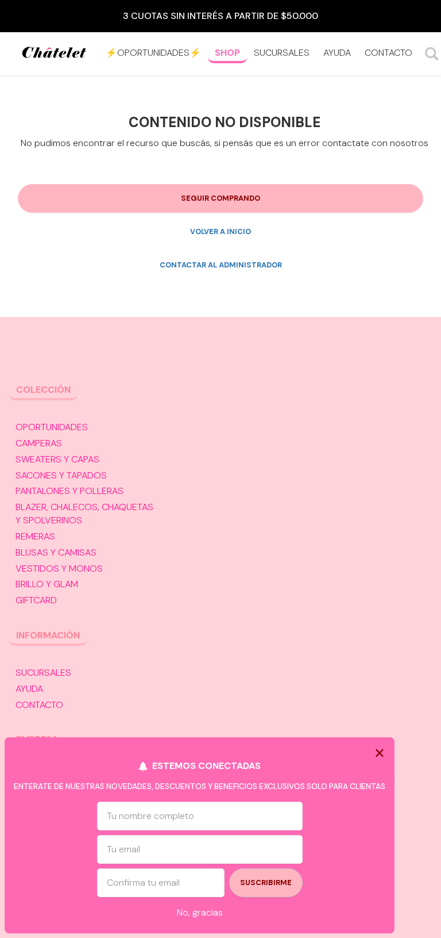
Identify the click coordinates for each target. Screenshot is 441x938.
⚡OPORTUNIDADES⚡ (153, 53)
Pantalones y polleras (69, 491)
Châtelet (54, 54)
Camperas (39, 443)
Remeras (35, 536)
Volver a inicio (220, 231)
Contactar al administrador (221, 265)
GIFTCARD (36, 600)
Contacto (388, 53)
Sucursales (282, 53)
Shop (227, 53)
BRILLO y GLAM (47, 584)
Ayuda (337, 53)
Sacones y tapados (61, 475)
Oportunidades (52, 427)
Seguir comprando (220, 198)
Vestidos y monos (59, 568)
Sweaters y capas (57, 459)
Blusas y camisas (56, 552)
